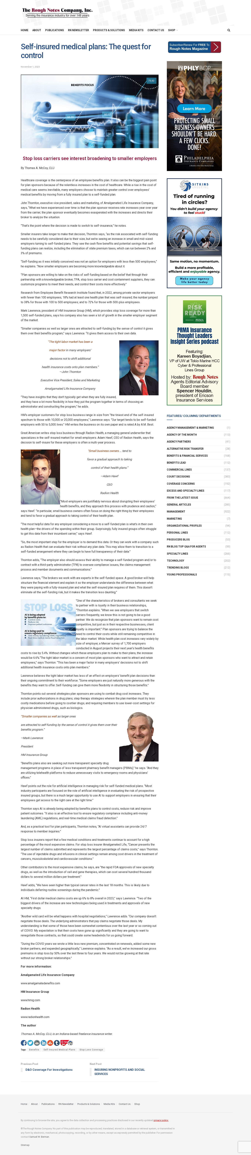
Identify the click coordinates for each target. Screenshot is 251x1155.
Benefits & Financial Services (187, 455)
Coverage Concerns (181, 483)
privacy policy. (161, 1120)
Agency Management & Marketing (190, 427)
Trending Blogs (178, 567)
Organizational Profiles (184, 525)
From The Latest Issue (182, 497)
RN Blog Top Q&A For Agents (186, 546)
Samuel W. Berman (39, 1136)
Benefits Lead (176, 462)
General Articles (179, 504)
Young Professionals (182, 574)
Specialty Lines (177, 553)
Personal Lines (177, 532)
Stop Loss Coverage (91, 1049)
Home (24, 30)
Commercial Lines (179, 469)
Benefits (34, 1049)
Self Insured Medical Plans (59, 1049)
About (36, 30)
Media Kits (136, 30)
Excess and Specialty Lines (185, 490)
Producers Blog (178, 539)
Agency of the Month (182, 434)
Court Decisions (178, 476)
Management (176, 511)
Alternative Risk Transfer (185, 448)
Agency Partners (179, 441)
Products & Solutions (109, 30)
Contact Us (156, 30)
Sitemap (25, 1145)
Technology (175, 560)
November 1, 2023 (30, 66)
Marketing (174, 518)
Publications (54, 30)
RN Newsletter (78, 30)
